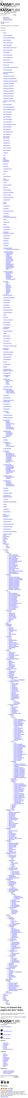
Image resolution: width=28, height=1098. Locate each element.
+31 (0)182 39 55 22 (7, 1031)
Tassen (4, 1062)
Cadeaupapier (9, 625)
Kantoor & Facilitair (10, 968)
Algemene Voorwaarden (8, 1072)
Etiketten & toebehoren (11, 853)
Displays (8, 914)
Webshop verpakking (10, 809)
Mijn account (6, 17)
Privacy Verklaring (7, 1073)
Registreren (5, 19)
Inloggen (10, 19)
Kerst (7, 590)
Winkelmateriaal (9, 879)
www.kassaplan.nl (7, 1038)
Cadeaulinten (9, 636)
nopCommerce (9, 1090)
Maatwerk (5, 1063)
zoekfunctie (23, 1016)
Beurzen (5, 1046)
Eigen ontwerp (9, 979)
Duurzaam (8, 980)
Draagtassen (8, 828)
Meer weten (5, 1096)
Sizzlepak (5, 1061)
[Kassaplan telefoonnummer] (2, 1031)
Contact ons (5, 1042)
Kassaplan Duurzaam (7, 1049)
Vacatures (5, 1045)
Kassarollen (8, 840)
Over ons (5, 1047)
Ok (1, 1096)
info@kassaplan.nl (7, 1034)
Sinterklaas (8, 574)
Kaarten (7, 650)
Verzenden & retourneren (8, 1070)
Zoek (15, 14)
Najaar (7, 552)
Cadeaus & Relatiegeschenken (12, 658)
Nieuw (7, 622)
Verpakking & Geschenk (11, 668)
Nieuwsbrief (6, 1044)
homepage (16, 1016)
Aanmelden (16, 1077)
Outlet (7, 991)
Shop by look (9, 610)
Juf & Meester (9, 992)
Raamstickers (9, 624)
